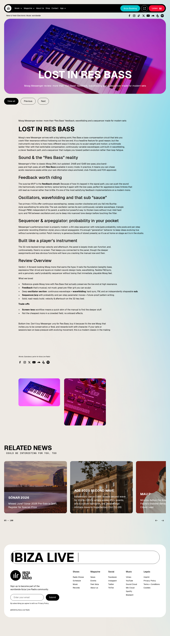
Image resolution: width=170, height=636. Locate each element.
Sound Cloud (131, 584)
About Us (40, 8)
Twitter (111, 584)
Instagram (112, 580)
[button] (18, 8)
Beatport (129, 595)
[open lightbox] (39, 392)
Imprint (146, 577)
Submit (52, 597)
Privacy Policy (150, 580)
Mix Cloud (130, 588)
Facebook (112, 577)
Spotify (129, 591)
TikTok (111, 588)
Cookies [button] (147, 588)
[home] (8, 8)
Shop (48, 8)
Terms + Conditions (152, 584)
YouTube (129, 580)
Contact (55, 8)
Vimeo (128, 577)
